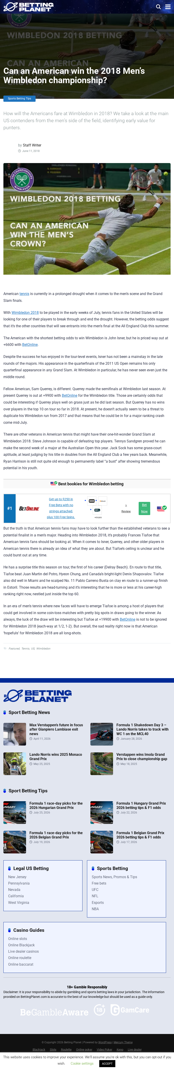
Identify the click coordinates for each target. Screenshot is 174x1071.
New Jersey (17, 877)
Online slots (17, 939)
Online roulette (19, 958)
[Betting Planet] (28, 6)
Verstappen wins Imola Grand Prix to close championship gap (141, 756)
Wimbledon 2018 (25, 312)
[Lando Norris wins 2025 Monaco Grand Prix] (14, 774)
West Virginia (18, 902)
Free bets (99, 883)
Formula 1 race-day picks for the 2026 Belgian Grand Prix (56, 835)
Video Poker (104, 1049)
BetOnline (30, 344)
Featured (14, 648)
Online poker (84, 1049)
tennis (24, 294)
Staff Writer (32, 145)
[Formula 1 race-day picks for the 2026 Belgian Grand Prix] (14, 852)
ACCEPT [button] (107, 1063)
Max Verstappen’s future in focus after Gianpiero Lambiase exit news (56, 729)
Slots (53, 1049)
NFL (95, 896)
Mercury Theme (123, 1042)
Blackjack (39, 1049)
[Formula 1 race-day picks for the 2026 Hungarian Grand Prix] (14, 823)
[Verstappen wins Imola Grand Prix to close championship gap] (101, 774)
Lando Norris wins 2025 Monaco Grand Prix (55, 756)
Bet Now (144, 508)
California (16, 896)
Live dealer (135, 1049)
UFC (95, 890)
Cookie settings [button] (82, 1063)
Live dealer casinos (23, 951)
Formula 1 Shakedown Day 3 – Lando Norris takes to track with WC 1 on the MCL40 (142, 729)
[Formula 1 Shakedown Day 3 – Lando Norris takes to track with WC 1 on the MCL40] (101, 744)
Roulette (66, 1049)
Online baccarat (20, 964)
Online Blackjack (21, 945)
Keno (120, 1049)
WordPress (105, 1042)
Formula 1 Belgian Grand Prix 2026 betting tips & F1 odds (140, 835)
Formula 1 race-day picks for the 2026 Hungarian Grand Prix (56, 805)
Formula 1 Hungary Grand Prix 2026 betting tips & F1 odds (141, 805)
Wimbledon (43, 648)
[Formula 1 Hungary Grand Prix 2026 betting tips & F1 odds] (101, 823)
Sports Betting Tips (19, 98)
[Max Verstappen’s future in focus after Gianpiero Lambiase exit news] (14, 744)
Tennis (25, 648)
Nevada (14, 890)
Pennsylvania (19, 883)
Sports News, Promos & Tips (114, 877)
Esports (98, 902)
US (32, 648)
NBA (95, 909)
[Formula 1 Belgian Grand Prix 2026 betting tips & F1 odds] (101, 852)
